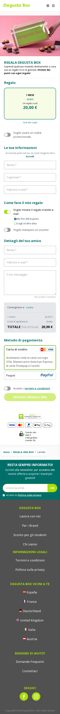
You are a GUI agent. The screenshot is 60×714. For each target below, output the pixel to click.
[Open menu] (53, 6)
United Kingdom (32, 620)
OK (52, 488)
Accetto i (31, 388)
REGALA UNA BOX (23, 452)
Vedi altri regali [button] (30, 122)
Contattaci (30, 671)
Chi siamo (30, 544)
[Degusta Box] (16, 6)
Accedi (30, 156)
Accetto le (24, 495)
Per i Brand (30, 526)
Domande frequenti (30, 662)
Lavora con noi (30, 516)
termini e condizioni (37, 388)
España (32, 592)
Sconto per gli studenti (29, 535)
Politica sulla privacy (30, 495)
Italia (31, 630)
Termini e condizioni (30, 560)
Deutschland (32, 611)
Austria (32, 639)
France (32, 602)
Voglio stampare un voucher (31, 230)
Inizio (6, 452)
